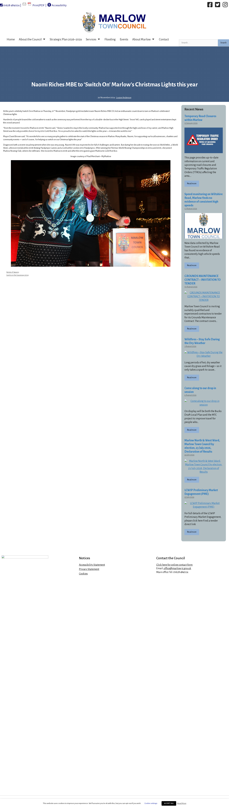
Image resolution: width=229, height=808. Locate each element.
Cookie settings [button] (151, 803)
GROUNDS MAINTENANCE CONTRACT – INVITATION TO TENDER (202, 279)
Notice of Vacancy (12, 272)
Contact (164, 39)
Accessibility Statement (92, 564)
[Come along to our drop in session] (203, 404)
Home (11, 39)
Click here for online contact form (174, 564)
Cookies (83, 573)
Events (124, 39)
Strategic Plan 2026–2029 (66, 39)
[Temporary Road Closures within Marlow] (203, 151)
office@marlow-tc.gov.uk (177, 568)
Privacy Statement (89, 569)
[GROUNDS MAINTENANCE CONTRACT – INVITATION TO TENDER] (203, 300)
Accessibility (59, 5)
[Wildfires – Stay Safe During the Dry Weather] (203, 356)
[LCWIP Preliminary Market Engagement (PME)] (203, 506)
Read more (191, 183)
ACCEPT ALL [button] (169, 803)
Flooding (110, 39)
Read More (181, 803)
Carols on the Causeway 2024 (17, 275)
